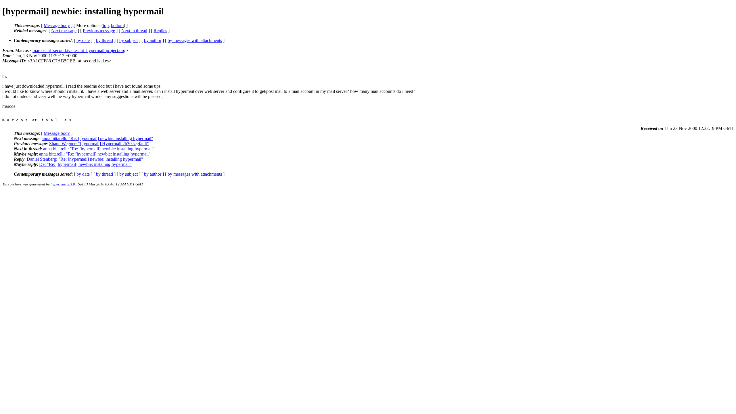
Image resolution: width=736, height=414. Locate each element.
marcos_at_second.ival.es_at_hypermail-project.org (78, 50)
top (106, 25)
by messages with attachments (195, 40)
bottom (117, 25)
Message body (57, 25)
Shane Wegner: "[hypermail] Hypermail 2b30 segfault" (99, 143)
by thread (104, 40)
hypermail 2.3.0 (63, 184)
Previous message (99, 30)
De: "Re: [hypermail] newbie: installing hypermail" (85, 164)
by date (83, 40)
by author (152, 40)
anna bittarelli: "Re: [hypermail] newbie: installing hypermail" (97, 138)
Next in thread (134, 30)
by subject (128, 40)
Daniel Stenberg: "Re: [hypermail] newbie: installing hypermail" (85, 159)
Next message (63, 30)
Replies (160, 30)
